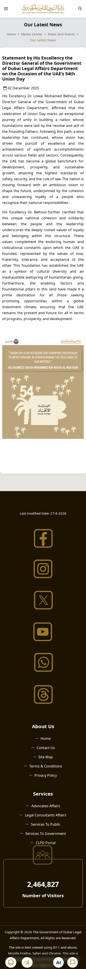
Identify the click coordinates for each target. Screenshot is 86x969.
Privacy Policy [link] (45, 775)
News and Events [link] (62, 34)
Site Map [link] (45, 757)
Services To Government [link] (45, 833)
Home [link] (11, 34)
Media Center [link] (32, 34)
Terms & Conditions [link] (45, 766)
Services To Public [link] (45, 824)
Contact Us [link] (46, 747)
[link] (6, 8)
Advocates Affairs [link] (45, 805)
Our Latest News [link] (43, 40)
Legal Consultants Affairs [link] (45, 815)
